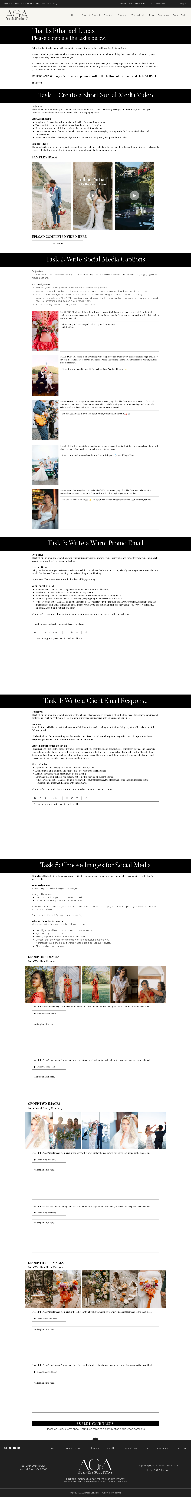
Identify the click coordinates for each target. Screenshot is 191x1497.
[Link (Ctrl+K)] (86, 632)
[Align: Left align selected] (67, 632)
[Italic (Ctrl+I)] (40, 632)
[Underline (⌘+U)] (45, 632)
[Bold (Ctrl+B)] (35, 632)
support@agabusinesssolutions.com (158, 1465)
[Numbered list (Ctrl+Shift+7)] (72, 632)
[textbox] (95, 662)
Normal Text (53, 632)
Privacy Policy (107, 1492)
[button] (90, 15)
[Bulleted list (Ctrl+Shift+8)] (77, 632)
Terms (118, 1492)
